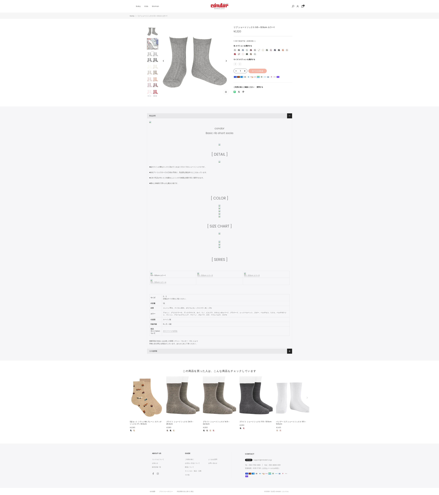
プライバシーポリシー (166, 491)
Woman (155, 6)
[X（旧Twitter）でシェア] (239, 92)
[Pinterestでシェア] (243, 92)
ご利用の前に (189, 459)
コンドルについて (158, 459)
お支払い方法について (192, 463)
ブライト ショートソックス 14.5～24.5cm (216, 423)
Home (132, 16)
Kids (146, 6)
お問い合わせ (212, 463)
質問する (260, 87)
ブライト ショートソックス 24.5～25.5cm (180, 423)
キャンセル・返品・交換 (193, 471)
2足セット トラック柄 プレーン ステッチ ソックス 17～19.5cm (146, 423)
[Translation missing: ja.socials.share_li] (235, 92)
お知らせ (155, 463)
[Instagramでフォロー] (158, 473)
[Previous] (163, 61)
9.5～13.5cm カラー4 (158, 282)
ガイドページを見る (170, 331)
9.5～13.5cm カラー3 (252, 275)
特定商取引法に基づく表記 (185, 491)
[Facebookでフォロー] (153, 473)
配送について (189, 467)
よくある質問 (212, 459)
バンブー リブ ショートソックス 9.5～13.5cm (291, 423)
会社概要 (152, 491)
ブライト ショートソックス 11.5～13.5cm (256, 422)
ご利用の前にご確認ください (244, 87)
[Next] (226, 61)
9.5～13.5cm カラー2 (205, 275)
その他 (187, 475)
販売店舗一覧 (156, 467)
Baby (138, 6)
